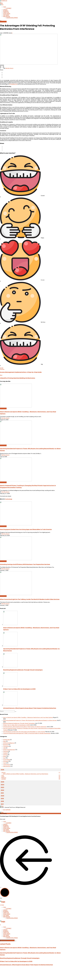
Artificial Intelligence (8, 743)
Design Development (12, 17)
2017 (2, 804)
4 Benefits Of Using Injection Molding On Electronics (17, 378)
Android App (6, 739)
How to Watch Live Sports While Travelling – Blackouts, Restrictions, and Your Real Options (28, 717)
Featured (5, 751)
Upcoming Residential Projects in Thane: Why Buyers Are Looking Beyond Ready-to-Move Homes (30, 720)
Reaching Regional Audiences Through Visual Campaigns (23, 670)
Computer (6, 12)
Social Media (6, 13)
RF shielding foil (13, 84)
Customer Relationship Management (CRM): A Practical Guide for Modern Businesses (26, 733)
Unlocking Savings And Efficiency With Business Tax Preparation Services (25, 564)
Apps (4, 741)
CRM (4, 748)
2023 (2, 787)
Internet (8, 8)
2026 (2, 770)
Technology (3, 21)
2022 (2, 790)
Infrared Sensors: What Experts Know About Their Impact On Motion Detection (29, 708)
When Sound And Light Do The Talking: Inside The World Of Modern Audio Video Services (29, 599)
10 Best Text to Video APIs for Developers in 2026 (19, 689)
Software (6, 15)
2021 (2, 793)
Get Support (7, 809)
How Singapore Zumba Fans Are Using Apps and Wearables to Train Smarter (26, 529)
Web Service (6, 16)
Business (5, 11)
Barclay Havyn (9, 68)
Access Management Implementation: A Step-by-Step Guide (21, 372)
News (4, 756)
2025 (2, 782)
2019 (2, 798)
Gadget (5, 9)
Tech (4, 7)
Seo (4, 758)
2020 (2, 796)
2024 (2, 785)
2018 (2, 801)
